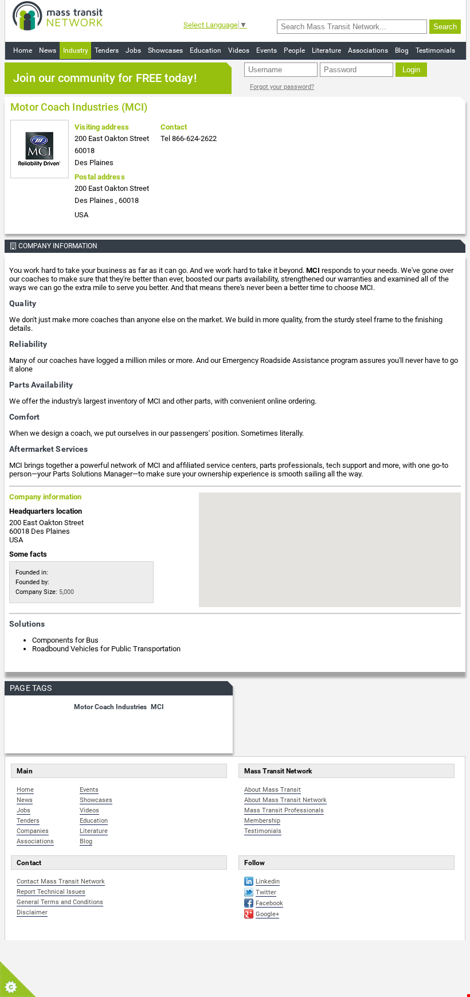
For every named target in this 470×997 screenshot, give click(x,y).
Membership (262, 820)
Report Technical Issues (51, 892)
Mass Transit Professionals (284, 810)
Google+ (267, 914)
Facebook (269, 903)
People (294, 50)
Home (22, 50)
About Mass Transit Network (285, 800)
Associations (368, 50)
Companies (33, 831)
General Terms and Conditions (60, 902)
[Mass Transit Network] (58, 15)
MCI (157, 707)
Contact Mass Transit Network (61, 881)
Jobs (133, 50)
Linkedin (268, 881)
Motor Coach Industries (110, 707)
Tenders (107, 50)
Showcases (165, 50)
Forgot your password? (282, 87)
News (47, 50)
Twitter (266, 892)
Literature (326, 50)
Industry (75, 50)
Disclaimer (32, 912)
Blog (402, 50)
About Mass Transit (272, 789)
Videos (238, 50)
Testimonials (435, 50)
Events (266, 50)
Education (205, 50)
